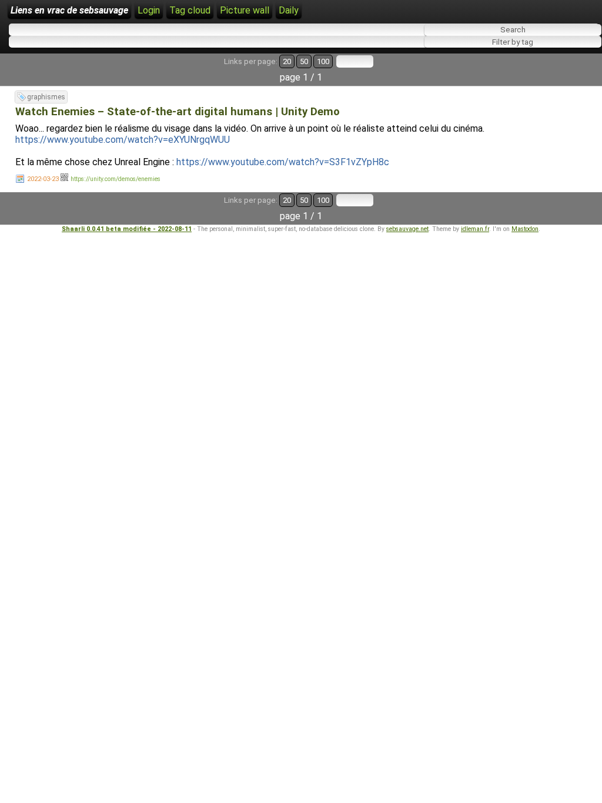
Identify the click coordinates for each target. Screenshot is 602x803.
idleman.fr (475, 229)
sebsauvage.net (407, 229)
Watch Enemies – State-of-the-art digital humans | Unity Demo (177, 111)
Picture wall (244, 10)
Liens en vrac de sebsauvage (69, 10)
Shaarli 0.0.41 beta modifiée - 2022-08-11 (127, 229)
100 (323, 61)
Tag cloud (189, 10)
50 (304, 61)
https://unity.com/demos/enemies (115, 179)
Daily (289, 10)
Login (149, 10)
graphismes (46, 97)
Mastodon (525, 229)
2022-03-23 (43, 179)
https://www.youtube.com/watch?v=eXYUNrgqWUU (122, 139)
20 (287, 61)
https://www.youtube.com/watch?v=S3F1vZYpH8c (282, 162)
